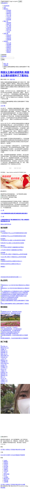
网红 (3, 377)
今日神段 (4, 367)
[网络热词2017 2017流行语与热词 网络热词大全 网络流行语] (15, 286)
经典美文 (8, 36)
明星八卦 (4, 354)
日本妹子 (4, 381)
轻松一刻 (5, 63)
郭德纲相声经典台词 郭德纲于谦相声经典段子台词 (14, 295)
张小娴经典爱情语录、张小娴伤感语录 (10, 330)
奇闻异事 (4, 352)
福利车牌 (4, 373)
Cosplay (4, 364)
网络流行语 (5, 347)
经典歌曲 (8, 39)
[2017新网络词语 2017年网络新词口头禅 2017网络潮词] (15, 291)
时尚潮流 (8, 12)
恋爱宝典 (4, 351)
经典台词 (8, 35)
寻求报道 (12, 449)
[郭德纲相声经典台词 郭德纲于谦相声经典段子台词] (14, 294)
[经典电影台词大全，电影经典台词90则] (11, 311)
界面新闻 (22, 455)
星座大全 (8, 50)
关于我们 (3, 449)
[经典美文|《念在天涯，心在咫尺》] (10, 326)
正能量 (3, 349)
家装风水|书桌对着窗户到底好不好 (9, 333)
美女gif (3, 369)
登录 (8, 5)
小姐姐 (3, 370)
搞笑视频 (8, 44)
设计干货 (8, 30)
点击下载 (3, 105)
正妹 (3, 383)
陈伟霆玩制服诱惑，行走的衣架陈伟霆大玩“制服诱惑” (14, 338)
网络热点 (5, 8)
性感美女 (4, 372)
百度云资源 (5, 363)
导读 (14, 79)
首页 (4, 7)
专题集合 (8, 449)
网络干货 (5, 21)
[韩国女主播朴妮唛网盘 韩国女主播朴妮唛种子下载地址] (15, 302)
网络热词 (8, 13)
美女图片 (4, 366)
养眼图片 (8, 52)
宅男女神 (8, 224)
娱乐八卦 (8, 42)
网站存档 (17, 449)
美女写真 (4, 346)
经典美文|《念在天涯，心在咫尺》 (9, 327)
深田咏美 (4, 375)
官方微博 (7, 455)
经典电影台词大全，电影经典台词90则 (10, 313)
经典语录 (8, 38)
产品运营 (8, 27)
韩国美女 (4, 360)
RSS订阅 (3, 455)
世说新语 (8, 10)
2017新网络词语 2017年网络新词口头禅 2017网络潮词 (14, 292)
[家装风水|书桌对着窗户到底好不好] (10, 332)
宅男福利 (5, 65)
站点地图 (22, 449)
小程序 (8, 32)
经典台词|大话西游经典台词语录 (9, 299)
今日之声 (8, 16)
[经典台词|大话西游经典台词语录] (9, 297)
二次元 (3, 358)
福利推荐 (8, 22)
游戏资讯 (8, 45)
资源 (11, 79)
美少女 (3, 378)
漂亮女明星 (5, 355)
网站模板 (3, 487)
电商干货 (8, 24)
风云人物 (8, 15)
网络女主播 (3, 224)
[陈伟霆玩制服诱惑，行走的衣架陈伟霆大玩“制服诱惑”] (15, 336)
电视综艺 (8, 47)
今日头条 (12, 455)
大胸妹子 (4, 380)
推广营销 (8, 25)
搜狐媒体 (17, 455)
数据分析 (8, 29)
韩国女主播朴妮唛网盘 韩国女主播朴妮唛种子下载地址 (15, 303)
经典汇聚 (5, 33)
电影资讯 (8, 49)
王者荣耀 (4, 361)
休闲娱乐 (5, 41)
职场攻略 (8, 19)
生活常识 (8, 18)
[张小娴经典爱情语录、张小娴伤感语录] (11, 329)
